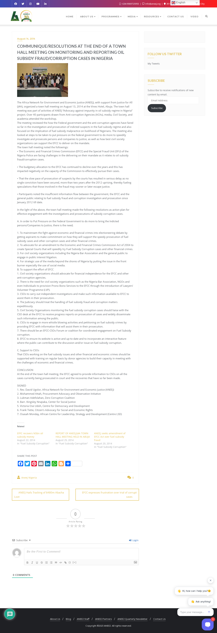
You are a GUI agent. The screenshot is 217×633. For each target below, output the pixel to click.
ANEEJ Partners (103, 619)
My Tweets (154, 63)
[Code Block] (60, 563)
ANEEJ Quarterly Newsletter (132, 619)
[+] (74, 562)
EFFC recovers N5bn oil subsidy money (30, 435)
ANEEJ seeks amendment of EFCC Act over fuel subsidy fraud (109, 437)
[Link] (65, 563)
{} (70, 562)
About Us (55, 619)
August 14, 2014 (26, 38)
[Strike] (41, 563)
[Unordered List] (51, 563)
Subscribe (157, 108)
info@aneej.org (153, 3)
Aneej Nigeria (29, 477)
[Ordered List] (46, 563)
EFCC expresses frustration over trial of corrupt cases (109, 494)
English (180, 2)
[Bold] (27, 563)
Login (135, 540)
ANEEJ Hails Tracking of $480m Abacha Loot (39, 494)
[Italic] (32, 563)
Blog (68, 619)
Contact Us (159, 619)
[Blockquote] (56, 563)
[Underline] (37, 563)
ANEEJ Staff (83, 619)
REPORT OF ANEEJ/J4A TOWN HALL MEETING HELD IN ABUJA (73, 435)
